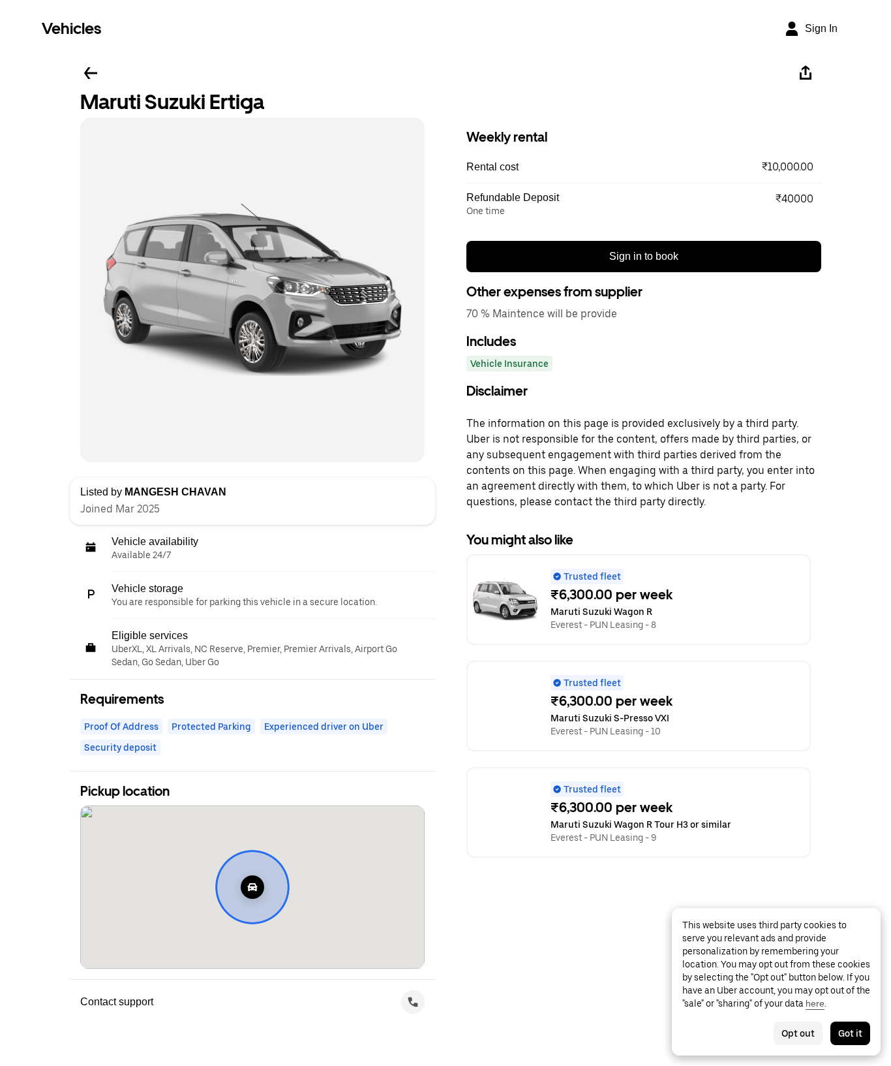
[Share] (805, 73)
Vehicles (71, 28)
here (815, 1003)
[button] (643, 167)
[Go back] (90, 73)
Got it (850, 1033)
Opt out (798, 1033)
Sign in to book (643, 256)
